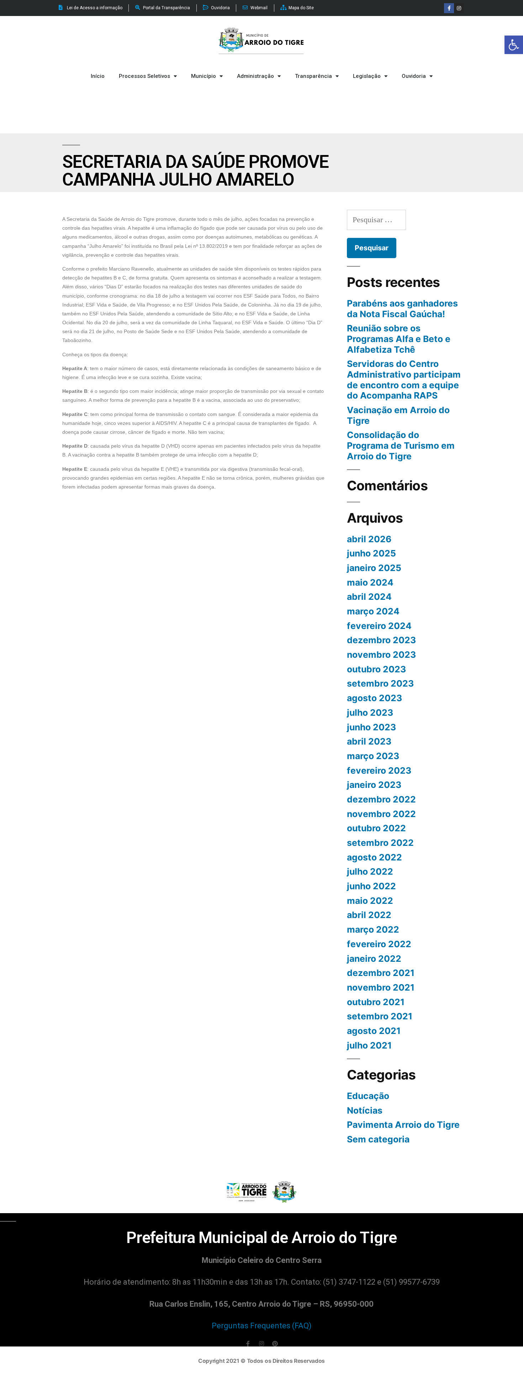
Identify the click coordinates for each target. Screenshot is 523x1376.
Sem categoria (378, 1139)
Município (203, 76)
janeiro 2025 (374, 567)
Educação (368, 1095)
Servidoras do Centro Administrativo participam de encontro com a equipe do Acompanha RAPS (404, 379)
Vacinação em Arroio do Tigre (398, 415)
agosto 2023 (374, 698)
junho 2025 (371, 553)
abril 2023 (369, 741)
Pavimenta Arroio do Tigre (403, 1124)
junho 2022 (371, 886)
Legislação (367, 76)
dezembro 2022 (381, 799)
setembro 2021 (379, 1016)
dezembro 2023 (381, 640)
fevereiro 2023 (379, 770)
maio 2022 (370, 900)
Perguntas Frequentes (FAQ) (262, 1325)
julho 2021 (369, 1045)
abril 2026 (369, 539)
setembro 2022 (380, 842)
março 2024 (373, 611)
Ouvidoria (414, 76)
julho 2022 (370, 871)
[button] (513, 45)
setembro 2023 (380, 683)
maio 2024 (370, 582)
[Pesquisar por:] (376, 220)
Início (98, 76)
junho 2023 (371, 727)
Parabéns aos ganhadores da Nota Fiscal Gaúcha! (402, 308)
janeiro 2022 (374, 958)
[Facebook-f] (449, 8)
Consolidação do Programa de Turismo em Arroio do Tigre (401, 445)
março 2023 (373, 756)
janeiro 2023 (374, 784)
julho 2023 (370, 712)
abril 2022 (369, 915)
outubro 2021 (376, 1002)
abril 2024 (369, 596)
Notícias (364, 1110)
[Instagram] (459, 8)
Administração (255, 76)
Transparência (313, 76)
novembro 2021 (380, 987)
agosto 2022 (374, 857)
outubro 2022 (376, 828)
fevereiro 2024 (379, 625)
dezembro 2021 (380, 972)
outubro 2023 (376, 669)
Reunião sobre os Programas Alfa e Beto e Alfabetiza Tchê (398, 338)
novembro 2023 (381, 654)
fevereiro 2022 (379, 944)
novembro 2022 (381, 814)
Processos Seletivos (144, 76)
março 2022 (373, 929)
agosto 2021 (374, 1030)
